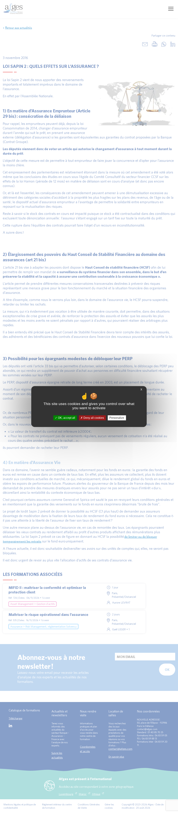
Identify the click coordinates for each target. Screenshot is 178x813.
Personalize (116, 417)
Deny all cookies (93, 417)
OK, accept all (66, 417)
